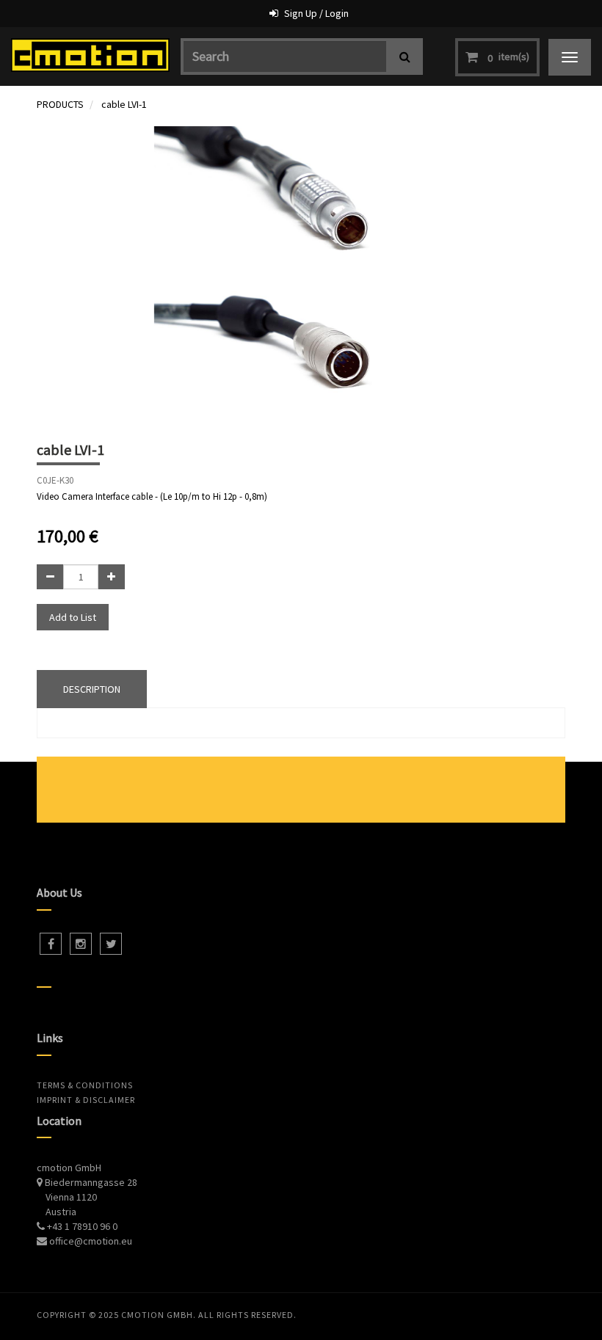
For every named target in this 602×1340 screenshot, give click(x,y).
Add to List (72, 617)
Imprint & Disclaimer (86, 1099)
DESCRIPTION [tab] (91, 689)
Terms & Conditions (85, 1084)
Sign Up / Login (316, 13)
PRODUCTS (60, 104)
